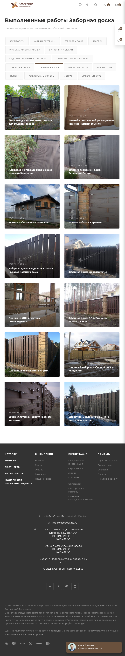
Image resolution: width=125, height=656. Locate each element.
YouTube (66, 586)
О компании (44, 454)
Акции (72, 473)
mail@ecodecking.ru (64, 522)
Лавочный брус (91, 76)
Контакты (73, 477)
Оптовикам (74, 484)
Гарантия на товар (108, 460)
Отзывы (39, 469)
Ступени (14, 76)
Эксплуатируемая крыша (24, 50)
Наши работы (14, 473)
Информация (77, 454)
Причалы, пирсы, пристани (72, 58)
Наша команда (43, 478)
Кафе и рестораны (45, 41)
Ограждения (104, 67)
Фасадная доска (78, 67)
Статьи (38, 465)
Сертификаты (75, 468)
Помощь (104, 454)
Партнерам (13, 467)
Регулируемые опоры (41, 76)
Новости (39, 460)
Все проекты (17, 41)
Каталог (11, 454)
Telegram (58, 586)
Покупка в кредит (107, 478)
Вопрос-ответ (105, 465)
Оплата (102, 474)
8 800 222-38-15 (54, 516)
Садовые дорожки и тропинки (28, 58)
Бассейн (97, 41)
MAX (74, 586)
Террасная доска (19, 67)
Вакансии (40, 474)
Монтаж (68, 76)
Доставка (103, 469)
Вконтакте (50, 586)
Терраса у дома (74, 41)
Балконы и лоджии (61, 50)
